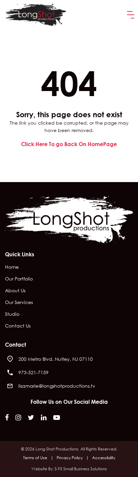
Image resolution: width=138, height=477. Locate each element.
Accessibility (103, 458)
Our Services (19, 302)
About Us (15, 291)
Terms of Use (35, 458)
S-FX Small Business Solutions (81, 469)
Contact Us (17, 326)
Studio (12, 314)
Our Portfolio (19, 279)
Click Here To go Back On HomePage (69, 144)
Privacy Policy (70, 458)
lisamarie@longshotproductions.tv (56, 386)
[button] (129, 15)
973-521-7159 (33, 372)
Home (12, 267)
